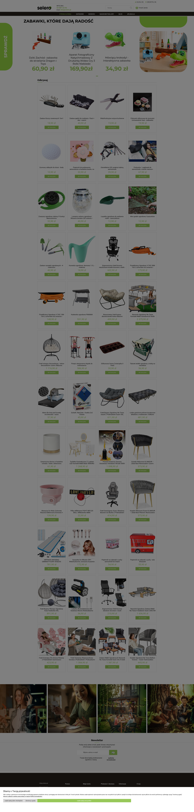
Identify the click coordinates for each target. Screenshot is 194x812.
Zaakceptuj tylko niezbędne (14, 800)
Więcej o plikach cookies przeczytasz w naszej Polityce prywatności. (22, 796)
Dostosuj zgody (31, 800)
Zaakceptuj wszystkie (84, 800)
